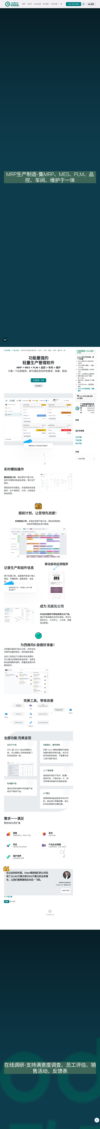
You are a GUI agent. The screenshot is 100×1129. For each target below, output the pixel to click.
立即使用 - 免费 (38, 380)
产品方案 (15, 350)
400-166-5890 (73, 4)
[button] (84, 4)
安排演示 (38, 386)
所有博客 (7, 350)
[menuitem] (23, 4)
